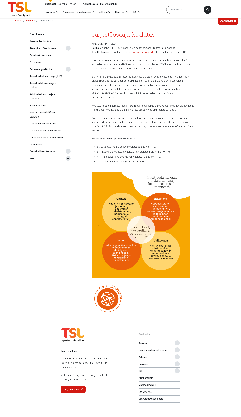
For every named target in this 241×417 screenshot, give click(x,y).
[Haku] (207, 10)
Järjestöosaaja (46, 20)
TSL (141, 370)
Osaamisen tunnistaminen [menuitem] (77, 12)
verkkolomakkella (142, 52)
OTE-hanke (35, 62)
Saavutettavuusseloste (151, 398)
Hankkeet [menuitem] (120, 12)
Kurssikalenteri (37, 34)
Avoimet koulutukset (41, 41)
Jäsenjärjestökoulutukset (43, 48)
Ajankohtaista (90, 3)
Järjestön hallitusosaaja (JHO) (46, 76)
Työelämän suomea (40, 55)
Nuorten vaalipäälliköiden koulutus (43, 114)
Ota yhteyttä (227, 21)
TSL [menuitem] (135, 12)
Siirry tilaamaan (72, 389)
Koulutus (30, 20)
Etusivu (18, 20)
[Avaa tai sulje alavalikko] (68, 48)
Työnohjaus (36, 144)
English (72, 3)
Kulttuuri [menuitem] (103, 12)
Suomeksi (50, 3)
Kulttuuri (143, 357)
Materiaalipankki (108, 3)
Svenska (62, 3)
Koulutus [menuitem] (50, 12)
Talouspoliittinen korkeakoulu (45, 130)
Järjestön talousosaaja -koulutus (43, 85)
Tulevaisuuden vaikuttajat (43, 123)
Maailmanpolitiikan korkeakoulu (46, 137)
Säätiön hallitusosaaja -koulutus (42, 96)
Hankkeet (144, 364)
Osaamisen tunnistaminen (153, 350)
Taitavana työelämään (41, 69)
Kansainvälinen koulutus (42, 151)
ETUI (32, 158)
